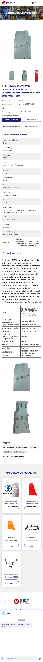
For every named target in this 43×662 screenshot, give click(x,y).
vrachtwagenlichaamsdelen (14, 452)
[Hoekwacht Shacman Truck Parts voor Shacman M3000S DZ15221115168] (11, 526)
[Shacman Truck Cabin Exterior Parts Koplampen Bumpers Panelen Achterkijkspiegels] (11, 489)
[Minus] (40, 613)
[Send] (40, 658)
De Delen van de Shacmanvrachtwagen (19, 447)
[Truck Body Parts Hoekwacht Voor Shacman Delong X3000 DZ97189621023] (32, 489)
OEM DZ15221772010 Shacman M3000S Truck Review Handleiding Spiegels (11, 575)
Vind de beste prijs (11, 119)
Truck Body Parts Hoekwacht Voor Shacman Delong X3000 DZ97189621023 (32, 502)
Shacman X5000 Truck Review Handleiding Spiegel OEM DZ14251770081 (32, 539)
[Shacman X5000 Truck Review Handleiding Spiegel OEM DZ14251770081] (32, 526)
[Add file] (2, 658)
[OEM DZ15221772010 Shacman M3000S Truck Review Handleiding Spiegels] (11, 562)
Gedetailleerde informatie (11, 126)
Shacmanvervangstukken (13, 456)
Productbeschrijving (31, 126)
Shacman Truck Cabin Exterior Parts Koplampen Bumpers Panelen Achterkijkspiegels (11, 502)
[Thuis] (21, 604)
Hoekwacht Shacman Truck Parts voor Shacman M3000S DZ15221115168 (11, 539)
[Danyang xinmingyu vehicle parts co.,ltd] (9, 3)
